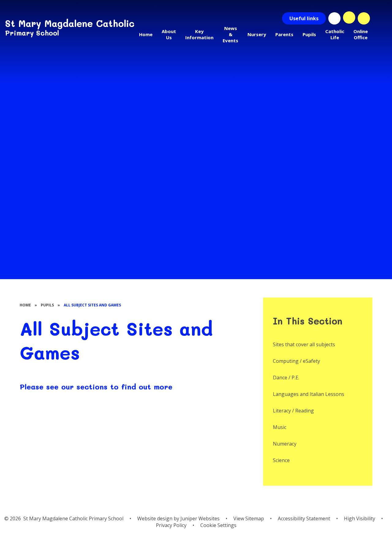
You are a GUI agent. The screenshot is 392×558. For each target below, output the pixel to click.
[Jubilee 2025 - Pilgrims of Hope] (334, 18)
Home (25, 305)
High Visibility (359, 518)
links (303, 18)
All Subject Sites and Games (92, 305)
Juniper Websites (200, 518)
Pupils (47, 305)
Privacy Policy (171, 525)
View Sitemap (248, 518)
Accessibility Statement (304, 518)
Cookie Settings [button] (218, 525)
